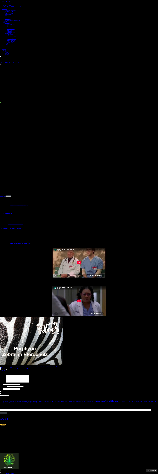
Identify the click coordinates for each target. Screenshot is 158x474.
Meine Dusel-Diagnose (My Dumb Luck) (20, 243)
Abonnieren (3, 412)
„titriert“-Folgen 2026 (6, 5)
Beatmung (40, 401)
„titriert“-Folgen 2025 (11, 41)
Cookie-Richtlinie (28, 472)
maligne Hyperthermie (140, 401)
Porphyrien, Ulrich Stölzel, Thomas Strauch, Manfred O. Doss (43, 200)
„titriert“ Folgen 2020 (11, 35)
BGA (42, 401)
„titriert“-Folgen (8, 33)
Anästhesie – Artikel (9, 13)
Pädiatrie (29, 402)
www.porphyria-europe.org (15, 228)
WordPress (6, 473)
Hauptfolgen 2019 (11, 24)
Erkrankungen (7, 19)
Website (1, 388)
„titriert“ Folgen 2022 (11, 37)
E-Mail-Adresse (3, 386)
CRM (59, 401)
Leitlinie (127, 401)
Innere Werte (4, 45)
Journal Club (110, 401)
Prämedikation (17, 402)
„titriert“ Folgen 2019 (11, 34)
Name (1, 384)
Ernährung (66, 401)
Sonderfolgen (7, 43)
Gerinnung (7, 17)
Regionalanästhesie (6, 7)
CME (3, 48)
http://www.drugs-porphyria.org (6, 213)
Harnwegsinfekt (75, 401)
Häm (53, 366)
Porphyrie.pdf (2, 196)
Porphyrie (57, 366)
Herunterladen (8, 196)
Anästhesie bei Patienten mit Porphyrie (15, 224)
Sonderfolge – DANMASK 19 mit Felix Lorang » (19, 368)
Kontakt (6, 52)
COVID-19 (55, 401)
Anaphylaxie (7, 401)
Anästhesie (16, 401)
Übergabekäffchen (6, 46)
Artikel (3, 12)
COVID (49, 401)
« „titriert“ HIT (12, 367)
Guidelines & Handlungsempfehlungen (12, 20)
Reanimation (34, 402)
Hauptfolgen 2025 (11, 31)
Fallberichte (16, 366)
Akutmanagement (8, 16)
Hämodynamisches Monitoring (84, 401)
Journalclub (118, 401)
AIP (38, 366)
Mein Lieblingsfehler (152, 401)
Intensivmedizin (22, 366)
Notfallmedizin (8, 14)
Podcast (3, 22)
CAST (6, 51)
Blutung (45, 401)
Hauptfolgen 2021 (11, 26)
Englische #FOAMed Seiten (10, 11)
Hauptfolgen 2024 (11, 30)
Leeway (12, 473)
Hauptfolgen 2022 (11, 27)
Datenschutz (7, 53)
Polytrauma (13, 402)
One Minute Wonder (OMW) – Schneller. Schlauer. (12, 6)
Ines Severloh (10, 62)
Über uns (4, 50)
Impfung (95, 401)
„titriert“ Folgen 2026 (11, 42)
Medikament (145, 401)
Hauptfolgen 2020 (11, 25)
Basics (6, 15)
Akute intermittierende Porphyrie (45, 366)
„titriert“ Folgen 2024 (11, 40)
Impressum (7, 54)
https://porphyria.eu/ (4, 228)
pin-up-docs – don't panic (5, 1)
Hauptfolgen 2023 (11, 29)
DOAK (61, 401)
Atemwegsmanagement (29, 401)
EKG (63, 401)
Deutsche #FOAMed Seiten (10, 10)
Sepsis (53, 402)
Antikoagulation (11, 401)
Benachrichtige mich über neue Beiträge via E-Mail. (11, 393)
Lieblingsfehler (133, 401)
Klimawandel (123, 401)
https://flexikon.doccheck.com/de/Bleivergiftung (19, 205)
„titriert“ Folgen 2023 (11, 39)
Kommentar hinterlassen (17, 62)
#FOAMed (4, 9)
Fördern (4, 49)
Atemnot (23, 401)
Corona (47, 401)
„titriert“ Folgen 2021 (11, 36)
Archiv (6, 44)
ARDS (20, 401)
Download (4, 21)
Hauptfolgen (7, 23)
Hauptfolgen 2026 (11, 32)
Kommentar (2, 382)
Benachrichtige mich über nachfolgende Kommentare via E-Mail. (14, 391)
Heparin (78, 401)
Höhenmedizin (91, 401)
